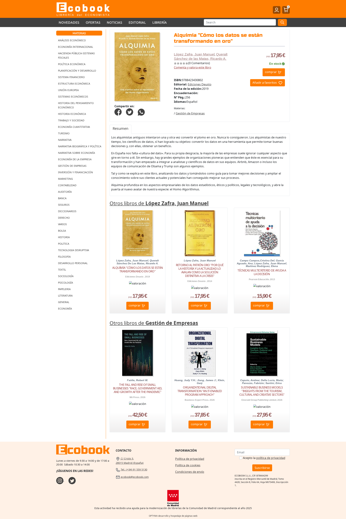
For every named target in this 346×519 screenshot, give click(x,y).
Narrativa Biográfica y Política (79, 146)
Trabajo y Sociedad (71, 120)
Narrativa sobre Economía (76, 152)
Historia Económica (72, 114)
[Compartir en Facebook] (118, 112)
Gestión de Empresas (72, 165)
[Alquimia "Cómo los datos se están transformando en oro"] (137, 233)
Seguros (64, 204)
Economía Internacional (75, 46)
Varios (62, 224)
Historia (64, 237)
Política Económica (71, 64)
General (63, 302)
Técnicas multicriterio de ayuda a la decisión (262, 272)
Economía (65, 308)
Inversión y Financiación (75, 172)
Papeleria (64, 289)
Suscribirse (262, 468)
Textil (62, 269)
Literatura (65, 295)
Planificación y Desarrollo (77, 70)
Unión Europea (68, 90)
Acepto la (264, 458)
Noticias (114, 22)
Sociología (66, 276)
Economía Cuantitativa (74, 127)
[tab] (120, 129)
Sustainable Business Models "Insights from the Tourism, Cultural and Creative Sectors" (261, 391)
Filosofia (64, 256)
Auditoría (65, 191)
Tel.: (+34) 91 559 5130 (133, 469)
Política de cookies (187, 465)
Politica (63, 243)
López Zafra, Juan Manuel (194, 54)
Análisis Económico (72, 40)
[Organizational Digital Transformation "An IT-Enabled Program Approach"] (199, 353)
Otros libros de (159, 203)
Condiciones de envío (189, 472)
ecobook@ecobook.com (134, 477)
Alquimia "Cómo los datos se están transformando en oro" (137, 269)
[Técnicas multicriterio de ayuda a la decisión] (262, 233)
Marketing (65, 178)
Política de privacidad (189, 459)
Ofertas (93, 22)
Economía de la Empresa (75, 159)
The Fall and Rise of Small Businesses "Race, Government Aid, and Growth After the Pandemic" (137, 388)
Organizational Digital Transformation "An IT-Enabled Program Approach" (200, 391)
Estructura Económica (74, 83)
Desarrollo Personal (73, 263)
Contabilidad (67, 185)
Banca (62, 198)
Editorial (137, 22)
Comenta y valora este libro (192, 67)
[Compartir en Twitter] (129, 112)
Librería (159, 22)
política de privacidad (270, 458)
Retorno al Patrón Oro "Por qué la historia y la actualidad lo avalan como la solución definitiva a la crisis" (199, 270)
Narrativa (65, 140)
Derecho (64, 217)
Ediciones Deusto (199, 84)
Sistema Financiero (71, 77)
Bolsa (62, 230)
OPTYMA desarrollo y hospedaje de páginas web (173, 515)
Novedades (69, 22)
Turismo (64, 133)
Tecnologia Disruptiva (73, 250)
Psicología (65, 282)
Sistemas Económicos (73, 96)
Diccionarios (67, 211)
